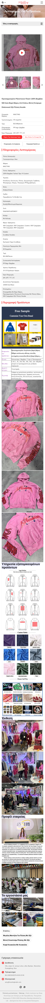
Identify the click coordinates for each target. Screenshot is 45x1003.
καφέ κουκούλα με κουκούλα (15, 945)
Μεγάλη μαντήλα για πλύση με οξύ (17, 935)
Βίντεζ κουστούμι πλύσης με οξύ (16, 940)
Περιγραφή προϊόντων (33, 144)
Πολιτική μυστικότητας (10, 993)
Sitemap (21, 993)
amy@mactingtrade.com (13, 982)
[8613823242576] (24, 987)
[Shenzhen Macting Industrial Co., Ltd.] (23, 2)
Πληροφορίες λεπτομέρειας (12, 144)
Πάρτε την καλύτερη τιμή (12, 137)
